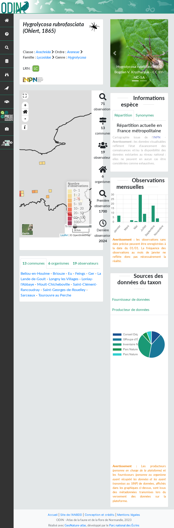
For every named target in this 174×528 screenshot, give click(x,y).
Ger (91, 273)
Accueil (53, 514)
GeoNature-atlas (75, 525)
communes (33, 263)
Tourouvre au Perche (54, 295)
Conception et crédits (99, 514)
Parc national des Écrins (124, 525)
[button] (25, 112)
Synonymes (145, 115)
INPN (156, 137)
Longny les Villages (63, 279)
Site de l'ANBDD (71, 514)
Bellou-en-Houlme (35, 273)
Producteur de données (130, 310)
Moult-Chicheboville (53, 284)
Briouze (59, 273)
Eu (70, 273)
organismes (58, 263)
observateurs (85, 263)
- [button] (25, 118)
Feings (80, 273)
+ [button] (25, 105)
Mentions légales (128, 514)
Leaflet (64, 235)
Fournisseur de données (131, 299)
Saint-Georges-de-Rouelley (64, 290)
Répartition (123, 115)
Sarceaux (28, 295)
